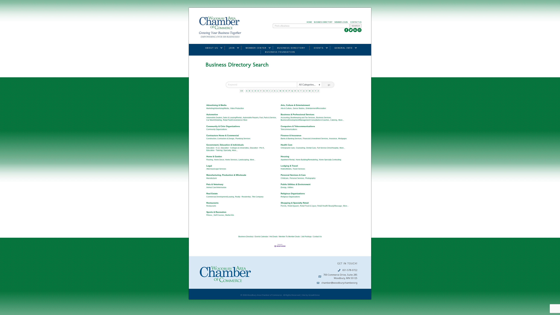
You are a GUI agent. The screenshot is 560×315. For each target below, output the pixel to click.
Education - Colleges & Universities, (235, 148)
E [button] (258, 91)
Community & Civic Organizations (223, 126)
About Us (211, 48)
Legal (209, 166)
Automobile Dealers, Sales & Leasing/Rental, (224, 118)
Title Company (257, 197)
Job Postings (306, 237)
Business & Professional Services (297, 114)
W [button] (309, 91)
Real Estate (212, 193)
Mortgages (342, 139)
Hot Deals (273, 237)
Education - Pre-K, (257, 148)
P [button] (289, 91)
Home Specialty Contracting (330, 160)
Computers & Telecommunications (298, 126)
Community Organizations (216, 129)
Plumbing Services (242, 139)
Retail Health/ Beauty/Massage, (329, 206)
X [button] (312, 91)
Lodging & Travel (289, 166)
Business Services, (323, 118)
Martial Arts (229, 215)
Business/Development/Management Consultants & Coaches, (305, 120)
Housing (285, 156)
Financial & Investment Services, (315, 139)
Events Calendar (261, 237)
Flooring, (209, 160)
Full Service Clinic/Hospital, (328, 148)
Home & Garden (214, 156)
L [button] (277, 91)
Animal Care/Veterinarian (216, 187)
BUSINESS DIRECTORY (323, 22)
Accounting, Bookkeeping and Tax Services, (298, 118)
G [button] (264, 91)
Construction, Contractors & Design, (220, 139)
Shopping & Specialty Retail (295, 203)
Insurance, (333, 139)
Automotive (212, 114)
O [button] (286, 91)
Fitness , (209, 215)
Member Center (256, 48)
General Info (344, 48)
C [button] (252, 91)
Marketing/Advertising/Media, (217, 108)
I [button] (269, 91)
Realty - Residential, (243, 197)
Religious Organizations (293, 193)
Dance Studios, (299, 108)
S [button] (298, 91)
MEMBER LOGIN (341, 22)
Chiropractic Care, (288, 148)
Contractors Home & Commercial (222, 135)
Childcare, (285, 178)
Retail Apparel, (293, 206)
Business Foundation (280, 52)
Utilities (290, 187)
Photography (310, 178)
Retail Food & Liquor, (308, 206)
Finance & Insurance (291, 135)
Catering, (334, 120)
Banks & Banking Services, (291, 139)
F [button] (260, 91)
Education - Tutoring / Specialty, (218, 150)
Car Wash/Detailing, (214, 120)
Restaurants (212, 203)
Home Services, (231, 160)
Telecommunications (289, 129)
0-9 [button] (241, 91)
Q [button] (292, 91)
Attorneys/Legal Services (216, 169)
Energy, (284, 187)
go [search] (329, 85)
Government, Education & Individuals (225, 145)
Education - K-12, (213, 148)
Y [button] (315, 91)
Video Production (237, 108)
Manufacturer (211, 178)
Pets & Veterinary (214, 184)
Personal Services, (297, 178)
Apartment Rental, (288, 160)
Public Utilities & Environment (295, 184)
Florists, (284, 206)
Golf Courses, (219, 215)
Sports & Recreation (216, 212)
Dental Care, (311, 148)
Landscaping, (243, 160)
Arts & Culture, (286, 108)
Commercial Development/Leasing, (220, 197)
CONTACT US (356, 22)
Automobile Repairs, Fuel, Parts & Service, (259, 118)
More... (341, 120)
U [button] (303, 91)
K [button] (274, 91)
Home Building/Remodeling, (307, 160)
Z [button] (318, 91)
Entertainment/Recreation (316, 108)
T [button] (300, 91)
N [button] (283, 91)
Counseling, (301, 148)
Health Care (286, 145)
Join (232, 48)
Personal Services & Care (293, 175)
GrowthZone (314, 295)
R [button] (295, 91)
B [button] (249, 91)
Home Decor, (219, 160)
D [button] (255, 91)
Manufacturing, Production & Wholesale (226, 175)
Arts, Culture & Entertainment (295, 105)
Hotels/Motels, (286, 169)
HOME (309, 22)
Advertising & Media (216, 105)
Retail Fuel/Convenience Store (235, 120)
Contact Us (317, 237)
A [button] (246, 91)
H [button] (267, 91)
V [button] (306, 91)
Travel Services (299, 169)
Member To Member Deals (289, 237)
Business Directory (291, 48)
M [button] (280, 91)
